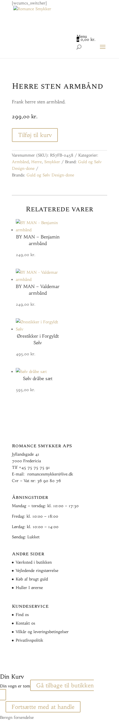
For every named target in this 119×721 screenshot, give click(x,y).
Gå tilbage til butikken (65, 685)
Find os (22, 614)
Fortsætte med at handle (43, 706)
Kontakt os (25, 623)
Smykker (52, 161)
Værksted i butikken (34, 562)
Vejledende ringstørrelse (37, 570)
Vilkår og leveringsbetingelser (42, 631)
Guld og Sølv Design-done (50, 175)
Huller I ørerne (29, 587)
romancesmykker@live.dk (50, 474)
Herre (36, 161)
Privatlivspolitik (29, 640)
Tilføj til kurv (35, 134)
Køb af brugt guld (32, 579)
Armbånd (20, 161)
